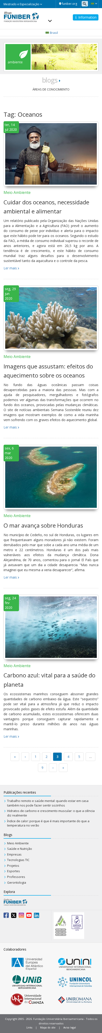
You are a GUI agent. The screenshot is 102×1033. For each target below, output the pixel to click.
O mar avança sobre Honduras (43, 525)
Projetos (13, 865)
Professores (16, 877)
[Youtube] (29, 916)
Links (29, 1027)
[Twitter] (13, 916)
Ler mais (10, 268)
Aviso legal (69, 1027)
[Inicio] (21, 16)
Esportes (13, 871)
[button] (93, 3)
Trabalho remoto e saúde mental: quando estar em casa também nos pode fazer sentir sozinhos (47, 803)
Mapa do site (47, 1027)
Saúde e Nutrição (19, 849)
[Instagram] (21, 916)
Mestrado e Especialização (22, 4)
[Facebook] (6, 916)
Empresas (14, 854)
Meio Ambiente (17, 192)
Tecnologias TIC (18, 860)
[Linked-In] (36, 916)
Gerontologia (16, 882)
